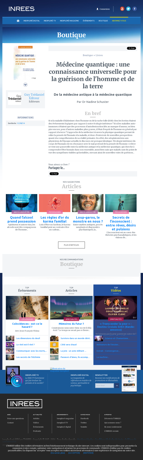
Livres (99, 55)
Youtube (84, 427)
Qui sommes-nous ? (112, 423)
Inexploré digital (64, 427)
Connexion (105, 9)
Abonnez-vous (119, 21)
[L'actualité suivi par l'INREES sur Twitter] (128, 10)
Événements (89, 21)
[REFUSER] (88, 453)
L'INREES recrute (111, 431)
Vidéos (36, 423)
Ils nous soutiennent (112, 427)
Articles (36, 418)
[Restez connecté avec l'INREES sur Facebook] (134, 10)
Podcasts (37, 431)
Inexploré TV (62, 423)
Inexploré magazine (65, 418)
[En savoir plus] (58, 453)
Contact (10, 423)
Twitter (84, 423)
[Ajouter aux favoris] (25, 85)
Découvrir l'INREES (112, 418)
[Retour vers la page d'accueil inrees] (21, 10)
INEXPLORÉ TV (50, 21)
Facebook (85, 418)
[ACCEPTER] (74, 453)
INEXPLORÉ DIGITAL (32, 21)
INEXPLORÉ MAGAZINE (69, 21)
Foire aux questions (15, 418)
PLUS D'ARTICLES (71, 245)
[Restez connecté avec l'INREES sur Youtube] (122, 10)
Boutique (103, 21)
